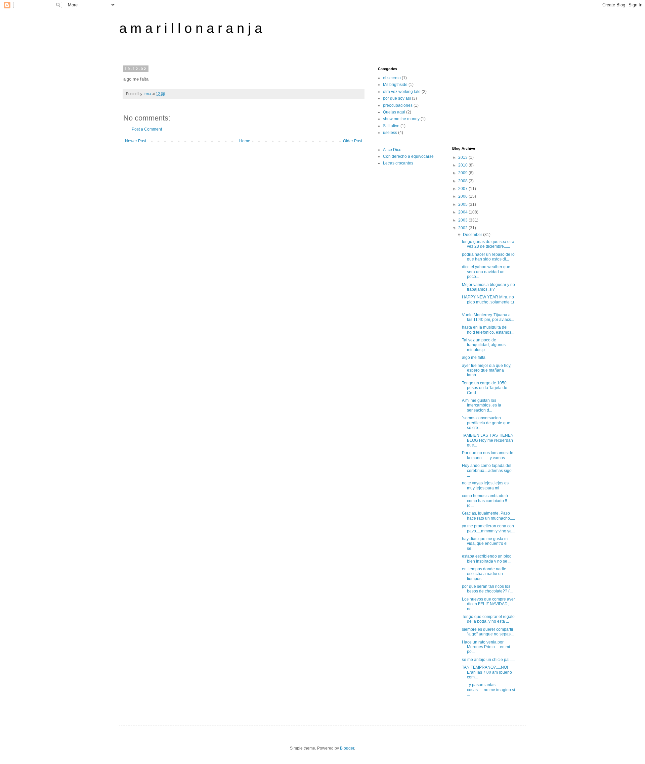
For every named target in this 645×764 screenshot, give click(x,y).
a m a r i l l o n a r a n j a (190, 28)
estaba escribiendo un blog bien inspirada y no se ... (487, 558)
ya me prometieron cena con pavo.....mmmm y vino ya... (488, 528)
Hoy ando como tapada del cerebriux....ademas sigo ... (487, 470)
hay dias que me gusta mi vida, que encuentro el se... (485, 543)
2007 (463, 188)
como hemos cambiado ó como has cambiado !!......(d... (487, 500)
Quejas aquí (394, 112)
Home (244, 141)
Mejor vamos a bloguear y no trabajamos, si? (488, 287)
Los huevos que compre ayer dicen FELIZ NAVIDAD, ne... (488, 604)
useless (390, 132)
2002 (463, 228)
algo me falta (473, 357)
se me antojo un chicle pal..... (488, 659)
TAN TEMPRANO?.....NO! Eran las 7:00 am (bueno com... (487, 672)
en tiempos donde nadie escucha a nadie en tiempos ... (484, 574)
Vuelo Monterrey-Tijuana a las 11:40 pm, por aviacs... (488, 317)
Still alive (391, 126)
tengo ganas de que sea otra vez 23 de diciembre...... (488, 244)
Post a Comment (147, 129)
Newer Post (135, 141)
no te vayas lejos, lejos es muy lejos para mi (485, 485)
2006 (463, 196)
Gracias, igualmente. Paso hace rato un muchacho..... (488, 515)
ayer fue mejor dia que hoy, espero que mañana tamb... (486, 370)
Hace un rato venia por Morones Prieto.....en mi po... (486, 647)
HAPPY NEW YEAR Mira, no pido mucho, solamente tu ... (488, 302)
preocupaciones (398, 105)
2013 (463, 157)
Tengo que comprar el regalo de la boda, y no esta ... (488, 619)
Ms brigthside (395, 84)
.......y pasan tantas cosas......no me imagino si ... (488, 689)
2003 (463, 220)
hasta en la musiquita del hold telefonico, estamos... (488, 329)
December (473, 234)
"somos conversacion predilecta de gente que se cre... (486, 423)
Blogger (347, 748)
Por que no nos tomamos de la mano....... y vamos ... (487, 455)
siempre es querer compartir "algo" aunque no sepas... (488, 631)
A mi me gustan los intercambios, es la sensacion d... (481, 405)
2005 (463, 204)
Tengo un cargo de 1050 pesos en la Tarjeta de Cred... (484, 388)
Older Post (352, 141)
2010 (463, 165)
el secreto (392, 78)
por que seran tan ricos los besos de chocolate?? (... (487, 588)
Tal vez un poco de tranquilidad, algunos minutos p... (484, 345)
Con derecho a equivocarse (408, 156)
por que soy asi (397, 98)
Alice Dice (392, 149)
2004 (463, 212)
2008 (463, 181)
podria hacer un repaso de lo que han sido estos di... (488, 256)
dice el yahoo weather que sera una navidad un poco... (486, 272)
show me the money (401, 118)
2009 (463, 173)
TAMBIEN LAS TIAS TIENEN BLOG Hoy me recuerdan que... (488, 440)
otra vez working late (402, 91)
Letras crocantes (398, 163)
